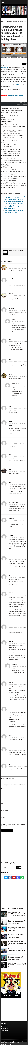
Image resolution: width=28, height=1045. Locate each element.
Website (3, 817)
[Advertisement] (14, 847)
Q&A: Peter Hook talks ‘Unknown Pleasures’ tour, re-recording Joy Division (17, 964)
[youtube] (14, 877)
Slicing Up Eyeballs (18, 250)
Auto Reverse (4, 21)
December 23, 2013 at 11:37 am (16, 376)
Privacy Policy (4, 1028)
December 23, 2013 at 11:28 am (16, 361)
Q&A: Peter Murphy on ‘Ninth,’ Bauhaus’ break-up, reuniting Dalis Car (17, 943)
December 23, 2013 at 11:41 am (16, 423)
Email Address (4, 810)
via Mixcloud (19, 84)
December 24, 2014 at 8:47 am (15, 643)
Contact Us (4, 1025)
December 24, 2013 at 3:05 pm (15, 520)
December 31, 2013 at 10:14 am (16, 559)
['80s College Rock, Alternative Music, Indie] (14, 10)
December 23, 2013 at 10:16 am (16, 268)
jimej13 (11, 293)
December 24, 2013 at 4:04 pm (19, 386)
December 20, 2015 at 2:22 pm (15, 684)
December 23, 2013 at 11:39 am (16, 408)
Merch (2, 1026)
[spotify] (22, 877)
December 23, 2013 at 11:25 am (16, 341)
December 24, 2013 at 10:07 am (16, 504)
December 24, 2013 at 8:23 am (15, 471)
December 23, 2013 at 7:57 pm (15, 456)
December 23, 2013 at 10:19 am (16, 281)
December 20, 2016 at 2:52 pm (15, 750)
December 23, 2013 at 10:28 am (16, 310)
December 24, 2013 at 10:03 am (16, 484)
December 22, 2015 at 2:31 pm (15, 710)
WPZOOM (9, 1044)
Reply (25, 268)
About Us (3, 1023)
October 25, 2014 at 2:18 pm (15, 577)
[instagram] (18, 877)
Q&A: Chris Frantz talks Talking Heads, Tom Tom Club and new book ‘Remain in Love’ (16, 921)
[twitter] (6, 877)
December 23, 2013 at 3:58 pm (19, 321)
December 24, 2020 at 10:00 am (16, 766)
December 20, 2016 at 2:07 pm (15, 737)
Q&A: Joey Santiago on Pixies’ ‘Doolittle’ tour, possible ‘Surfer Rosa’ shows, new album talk (16, 950)
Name (2, 803)
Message (3, 788)
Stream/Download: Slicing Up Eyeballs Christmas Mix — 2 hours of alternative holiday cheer (12, 33)
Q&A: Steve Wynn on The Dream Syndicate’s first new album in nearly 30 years (16, 929)
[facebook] (10, 877)
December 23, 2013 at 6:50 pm (15, 443)
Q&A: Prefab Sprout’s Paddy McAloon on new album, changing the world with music (17, 957)
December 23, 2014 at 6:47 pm (15, 627)
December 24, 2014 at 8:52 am (19, 666)
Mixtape (10, 21)
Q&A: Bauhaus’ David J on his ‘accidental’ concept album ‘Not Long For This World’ (16, 936)
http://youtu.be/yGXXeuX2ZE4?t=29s (17, 566)
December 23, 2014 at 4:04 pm (15, 595)
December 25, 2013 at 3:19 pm (15, 537)
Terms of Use (4, 1030)
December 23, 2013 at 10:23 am (16, 295)
